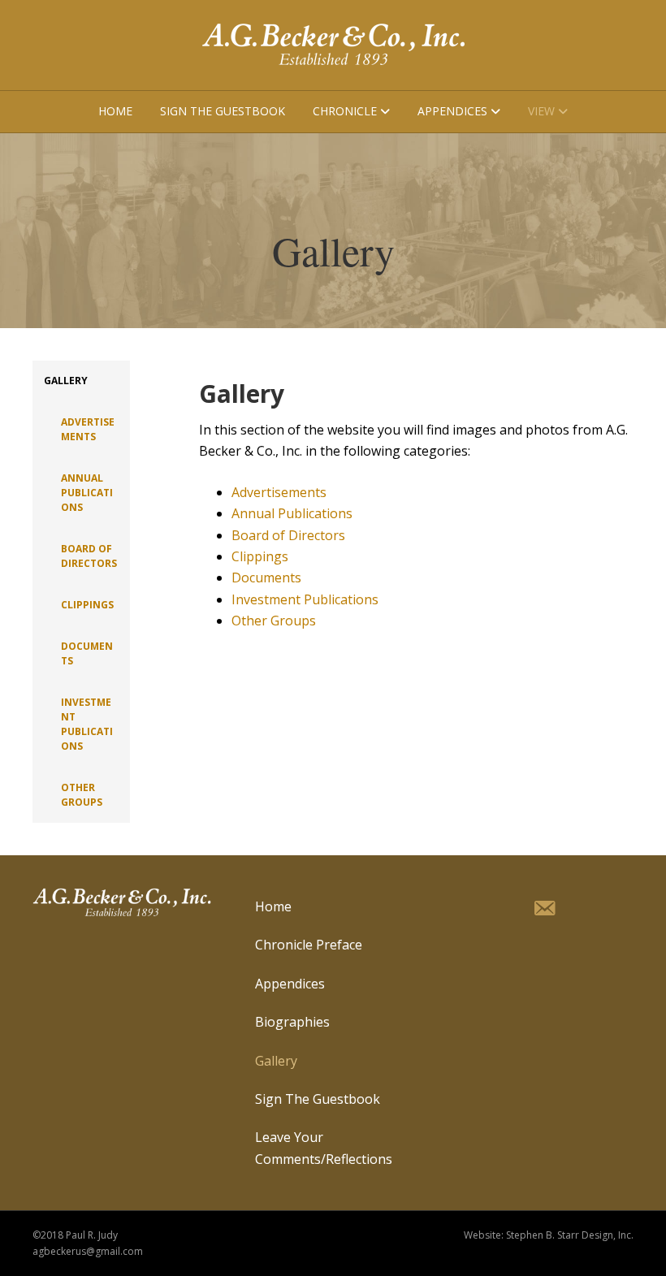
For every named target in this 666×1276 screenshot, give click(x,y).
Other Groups (81, 795)
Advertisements (88, 429)
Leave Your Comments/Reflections (323, 1147)
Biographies (292, 1022)
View (541, 111)
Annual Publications (87, 492)
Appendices (452, 111)
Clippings (87, 605)
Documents (87, 653)
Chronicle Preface (308, 945)
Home (115, 111)
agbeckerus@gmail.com (87, 1251)
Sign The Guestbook (222, 111)
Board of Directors (89, 556)
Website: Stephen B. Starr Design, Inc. (549, 1235)
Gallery (66, 380)
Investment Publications (87, 724)
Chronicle (345, 111)
